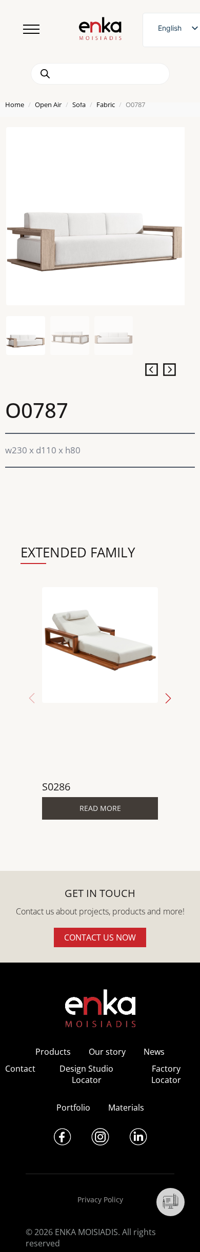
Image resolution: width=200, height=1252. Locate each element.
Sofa (79, 104)
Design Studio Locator (86, 1074)
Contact (20, 1068)
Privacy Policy (100, 1199)
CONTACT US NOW (100, 937)
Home (14, 104)
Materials (126, 1107)
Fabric (105, 104)
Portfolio (73, 1107)
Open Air (48, 104)
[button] (168, 698)
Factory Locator (166, 1074)
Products (53, 1051)
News (154, 1051)
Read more (100, 808)
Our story (107, 1051)
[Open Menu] (31, 29)
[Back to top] (178, 1230)
